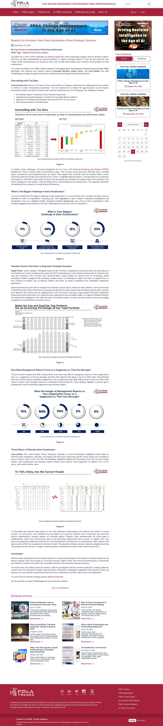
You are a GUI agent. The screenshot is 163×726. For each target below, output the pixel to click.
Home (15, 12)
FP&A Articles (124, 689)
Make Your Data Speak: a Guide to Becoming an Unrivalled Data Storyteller (44, 649)
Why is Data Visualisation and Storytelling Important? (94, 625)
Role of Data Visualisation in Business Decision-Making (94, 603)
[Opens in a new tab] (133, 35)
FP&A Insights (28, 12)
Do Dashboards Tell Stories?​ (93, 647)
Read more (35, 618)
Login (142, 12)
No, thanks (141, 720)
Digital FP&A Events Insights (35, 52)
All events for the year (133, 161)
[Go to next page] (146, 124)
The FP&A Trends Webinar (133, 67)
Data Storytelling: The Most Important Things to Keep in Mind (42, 626)
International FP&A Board (128, 700)
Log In (54, 587)
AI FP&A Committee (62, 12)
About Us (102, 12)
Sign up (133, 12)
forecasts (43, 102)
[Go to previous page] (120, 124)
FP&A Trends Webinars (127, 704)
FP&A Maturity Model (85, 12)
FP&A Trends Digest (126, 697)
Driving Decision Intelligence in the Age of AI (133, 109)
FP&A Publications (125, 693)
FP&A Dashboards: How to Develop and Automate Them (43, 603)
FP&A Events (44, 12)
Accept (132, 720)
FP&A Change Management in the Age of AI (133, 82)
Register (64, 587)
